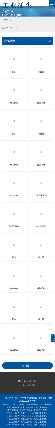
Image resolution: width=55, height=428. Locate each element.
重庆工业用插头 (13, 407)
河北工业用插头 (27, 407)
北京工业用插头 (31, 404)
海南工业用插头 (27, 422)
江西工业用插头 (27, 416)
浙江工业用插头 (27, 413)
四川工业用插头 (40, 422)
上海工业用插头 (17, 404)
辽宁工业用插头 (12, 410)
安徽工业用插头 (40, 413)
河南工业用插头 (13, 419)
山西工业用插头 (40, 407)
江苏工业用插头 (13, 413)
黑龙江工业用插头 (41, 410)
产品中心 (8, 20)
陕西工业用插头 (40, 425)
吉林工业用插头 (26, 410)
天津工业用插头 (45, 404)
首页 (6, 28)
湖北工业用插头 (27, 419)
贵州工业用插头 (13, 425)
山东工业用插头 (40, 416)
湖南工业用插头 (40, 419)
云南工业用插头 (27, 425)
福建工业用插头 (13, 416)
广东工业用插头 (13, 422)
